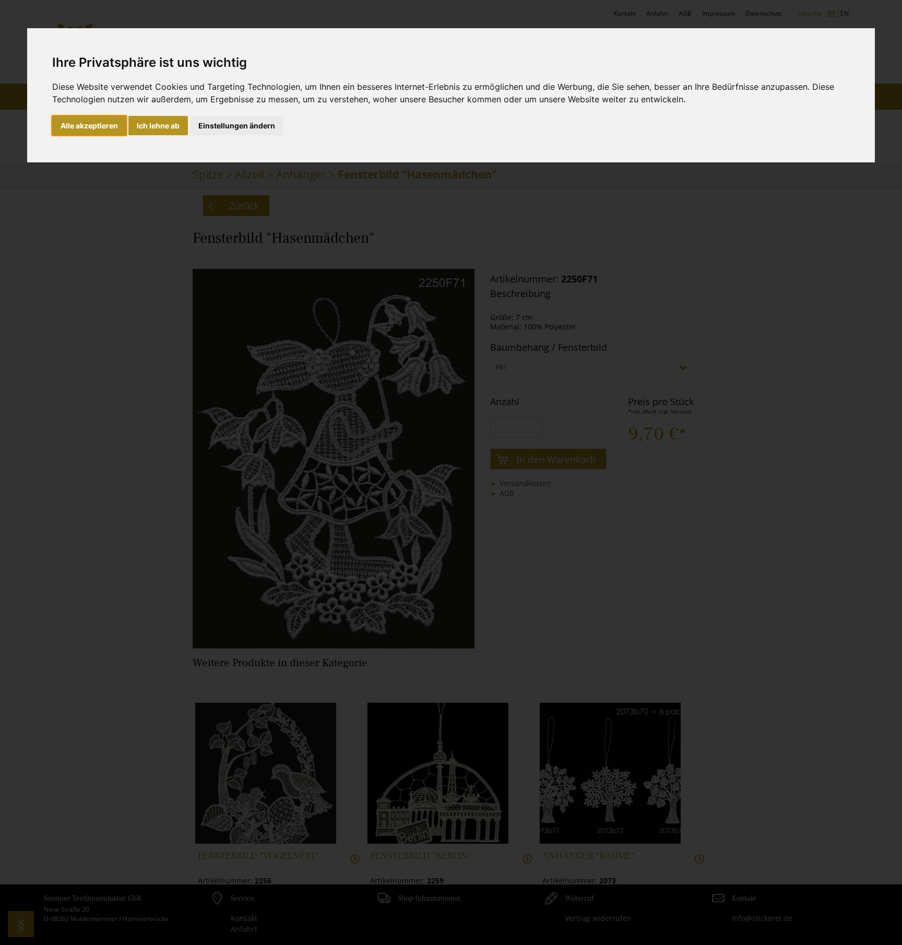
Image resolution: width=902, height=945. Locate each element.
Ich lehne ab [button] (158, 125)
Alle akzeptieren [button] (89, 125)
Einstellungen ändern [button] (236, 125)
